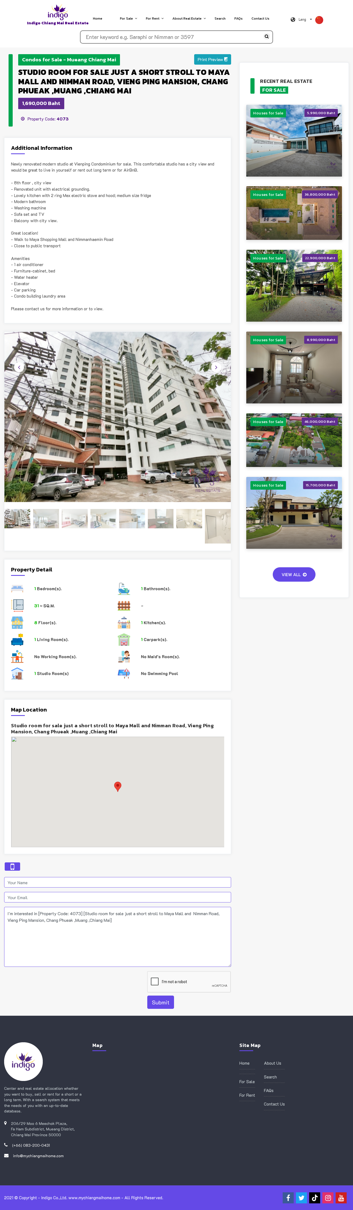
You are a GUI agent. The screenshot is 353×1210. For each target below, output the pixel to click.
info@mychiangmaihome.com (38, 1155)
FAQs (238, 18)
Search (220, 18)
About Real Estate (187, 18)
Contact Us (260, 18)
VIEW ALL (291, 574)
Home (97, 18)
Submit (160, 1002)
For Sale (126, 18)
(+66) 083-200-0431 (31, 1145)
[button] (212, 59)
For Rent (152, 18)
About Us (272, 1063)
